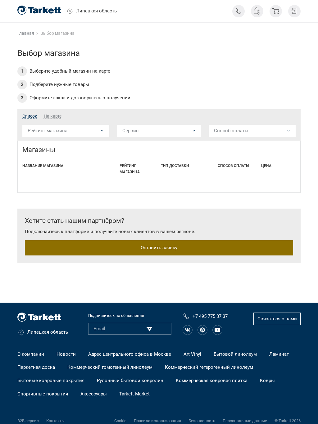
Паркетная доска (36, 367)
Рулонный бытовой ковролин (130, 380)
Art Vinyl (192, 354)
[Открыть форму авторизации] (294, 11)
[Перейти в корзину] (276, 11)
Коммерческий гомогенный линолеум (109, 367)
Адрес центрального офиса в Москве (129, 354)
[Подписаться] (149, 329)
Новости (66, 354)
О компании (30, 354)
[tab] (29, 116)
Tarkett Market (134, 394)
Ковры (267, 380)
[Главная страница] (39, 10)
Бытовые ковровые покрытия (50, 380)
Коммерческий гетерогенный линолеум (209, 367)
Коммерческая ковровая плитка (212, 380)
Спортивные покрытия (42, 394)
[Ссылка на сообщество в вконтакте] (188, 330)
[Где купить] (257, 11)
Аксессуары (93, 394)
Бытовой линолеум (235, 354)
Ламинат (279, 354)
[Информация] (238, 11)
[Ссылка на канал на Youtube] (217, 330)
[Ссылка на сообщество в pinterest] (202, 330)
